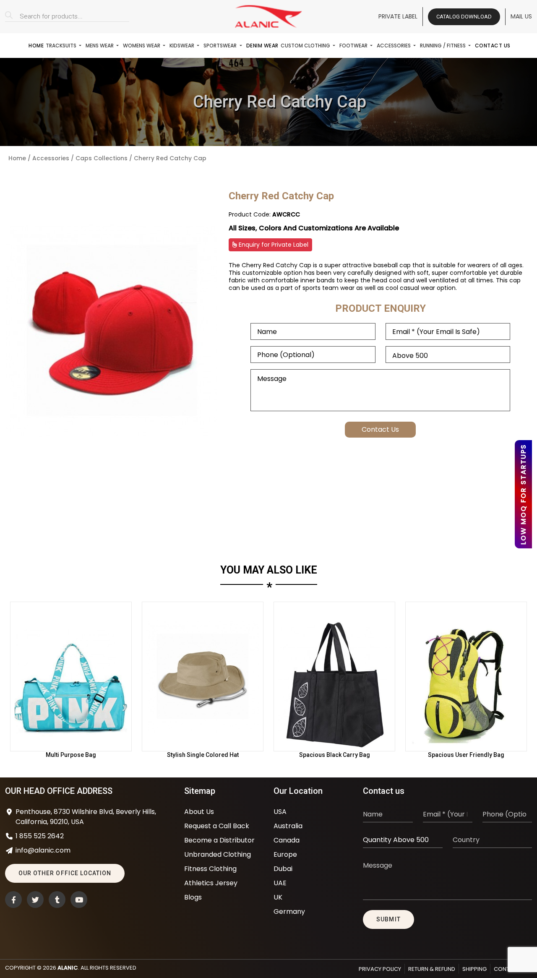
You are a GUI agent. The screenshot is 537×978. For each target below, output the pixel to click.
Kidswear (182, 45)
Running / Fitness (443, 45)
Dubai (283, 869)
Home (36, 45)
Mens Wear (100, 45)
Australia (288, 826)
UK (278, 897)
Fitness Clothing (210, 869)
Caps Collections (102, 158)
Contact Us (493, 45)
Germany (289, 911)
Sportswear (220, 45)
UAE (280, 883)
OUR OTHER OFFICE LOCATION (64, 873)
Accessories (394, 45)
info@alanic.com (43, 850)
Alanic (67, 968)
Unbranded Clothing (217, 854)
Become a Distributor (219, 840)
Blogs (193, 897)
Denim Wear (262, 45)
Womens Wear (142, 45)
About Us (199, 811)
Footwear (354, 45)
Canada (287, 840)
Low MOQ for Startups (523, 494)
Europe (285, 854)
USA (280, 811)
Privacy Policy (380, 969)
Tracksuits (62, 45)
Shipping (474, 969)
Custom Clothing (306, 45)
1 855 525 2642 (40, 836)
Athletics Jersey (210, 883)
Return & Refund (431, 969)
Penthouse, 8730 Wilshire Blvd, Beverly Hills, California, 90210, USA (86, 817)
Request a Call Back (216, 826)
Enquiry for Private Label (272, 244)
